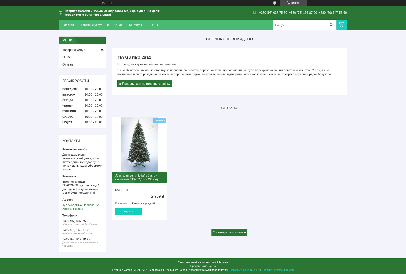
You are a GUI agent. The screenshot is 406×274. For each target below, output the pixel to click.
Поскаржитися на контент (244, 270)
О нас (118, 24)
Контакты (135, 24)
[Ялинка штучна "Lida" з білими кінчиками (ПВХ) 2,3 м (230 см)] (139, 144)
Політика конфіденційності (278, 270)
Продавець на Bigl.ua (203, 266)
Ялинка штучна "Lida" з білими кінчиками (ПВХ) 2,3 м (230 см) (136, 177)
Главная (68, 24)
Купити (128, 211)
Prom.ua (223, 262)
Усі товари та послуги (228, 232)
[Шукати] (331, 25)
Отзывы (68, 64)
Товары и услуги (92, 24)
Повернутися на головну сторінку (146, 83)
